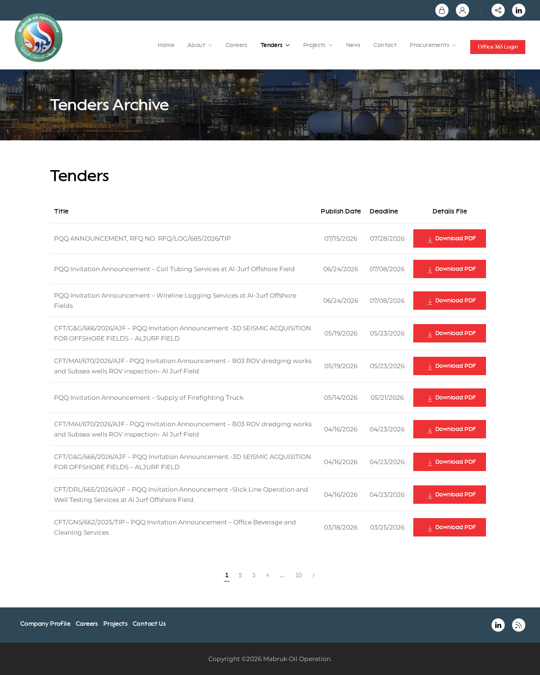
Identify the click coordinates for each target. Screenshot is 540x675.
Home (166, 45)
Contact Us (149, 623)
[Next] (313, 575)
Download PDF (455, 238)
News (353, 45)
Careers (236, 45)
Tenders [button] (271, 45)
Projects (115, 623)
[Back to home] (40, 37)
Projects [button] (314, 45)
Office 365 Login (498, 47)
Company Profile (45, 623)
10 (298, 575)
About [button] (196, 45)
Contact (384, 45)
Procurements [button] (429, 45)
